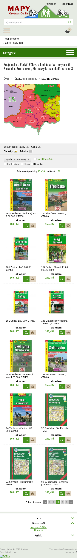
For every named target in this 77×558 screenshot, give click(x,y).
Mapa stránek (12, 39)
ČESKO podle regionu (26, 79)
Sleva (27, 164)
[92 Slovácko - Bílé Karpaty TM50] (56, 425)
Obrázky (8, 151)
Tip (8, 164)
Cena (34, 147)
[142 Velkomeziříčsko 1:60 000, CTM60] (21, 425)
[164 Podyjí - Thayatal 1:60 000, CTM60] (56, 264)
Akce (16, 164)
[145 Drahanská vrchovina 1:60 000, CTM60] (56, 318)
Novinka (38, 164)
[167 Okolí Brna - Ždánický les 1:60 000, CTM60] (21, 210)
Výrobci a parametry (17, 159)
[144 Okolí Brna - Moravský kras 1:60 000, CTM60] (21, 371)
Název (22, 147)
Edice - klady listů (14, 43)
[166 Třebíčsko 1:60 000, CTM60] (56, 210)
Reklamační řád (38, 527)
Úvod (6, 79)
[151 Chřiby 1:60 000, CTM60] (21, 318)
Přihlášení (51, 3)
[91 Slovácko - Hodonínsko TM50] (21, 479)
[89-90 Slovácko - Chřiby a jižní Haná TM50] (56, 479)
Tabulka (24, 151)
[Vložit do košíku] (33, 225)
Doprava (38, 530)
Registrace (67, 3)
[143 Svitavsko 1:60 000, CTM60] (56, 371)
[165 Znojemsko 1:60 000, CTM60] (21, 264)
